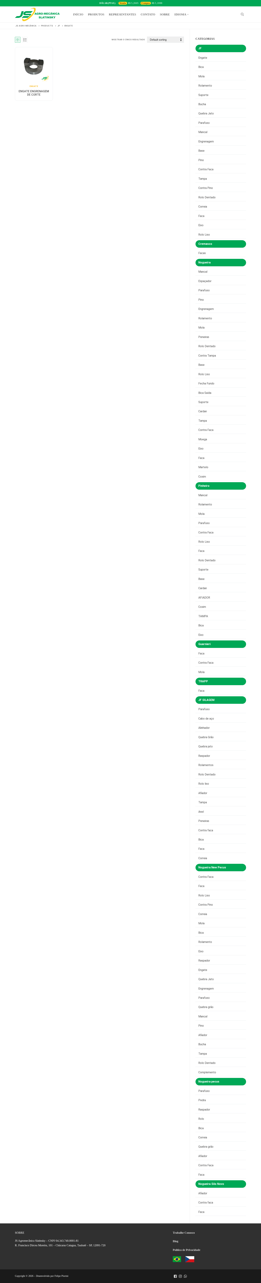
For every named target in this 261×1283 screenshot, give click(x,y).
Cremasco (205, 244)
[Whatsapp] (185, 1276)
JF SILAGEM (206, 700)
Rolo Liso (204, 234)
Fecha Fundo (206, 383)
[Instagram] (180, 1276)
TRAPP (203, 681)
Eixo (200, 225)
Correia (202, 206)
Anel (201, 811)
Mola (201, 76)
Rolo (201, 1118)
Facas (202, 253)
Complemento (207, 1072)
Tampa (202, 178)
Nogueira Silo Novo (211, 1184)
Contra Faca (205, 169)
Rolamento (205, 85)
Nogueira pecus (208, 1081)
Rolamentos (205, 765)
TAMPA (203, 616)
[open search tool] (242, 14)
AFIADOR (204, 597)
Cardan (202, 411)
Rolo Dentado (207, 197)
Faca (201, 216)
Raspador (204, 756)
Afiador (202, 793)
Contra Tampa (207, 355)
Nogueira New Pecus (212, 867)
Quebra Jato (206, 113)
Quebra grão (205, 1007)
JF (200, 48)
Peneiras (203, 337)
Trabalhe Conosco (184, 1232)
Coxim (202, 476)
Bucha (202, 104)
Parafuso (204, 123)
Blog (175, 1241)
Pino (201, 160)
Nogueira (204, 262)
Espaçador (204, 281)
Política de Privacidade (186, 1249)
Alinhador (204, 727)
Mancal (202, 132)
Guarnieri (204, 644)
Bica (201, 67)
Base (201, 150)
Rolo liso (203, 783)
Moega (202, 439)
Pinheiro (204, 486)
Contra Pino (205, 188)
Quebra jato (205, 746)
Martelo (203, 467)
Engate (34, 86)
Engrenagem (206, 141)
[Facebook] (175, 1276)
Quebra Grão (206, 737)
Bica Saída (204, 393)
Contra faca (205, 830)
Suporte (203, 95)
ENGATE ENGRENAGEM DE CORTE (34, 93)
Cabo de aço (206, 718)
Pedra (202, 1100)
